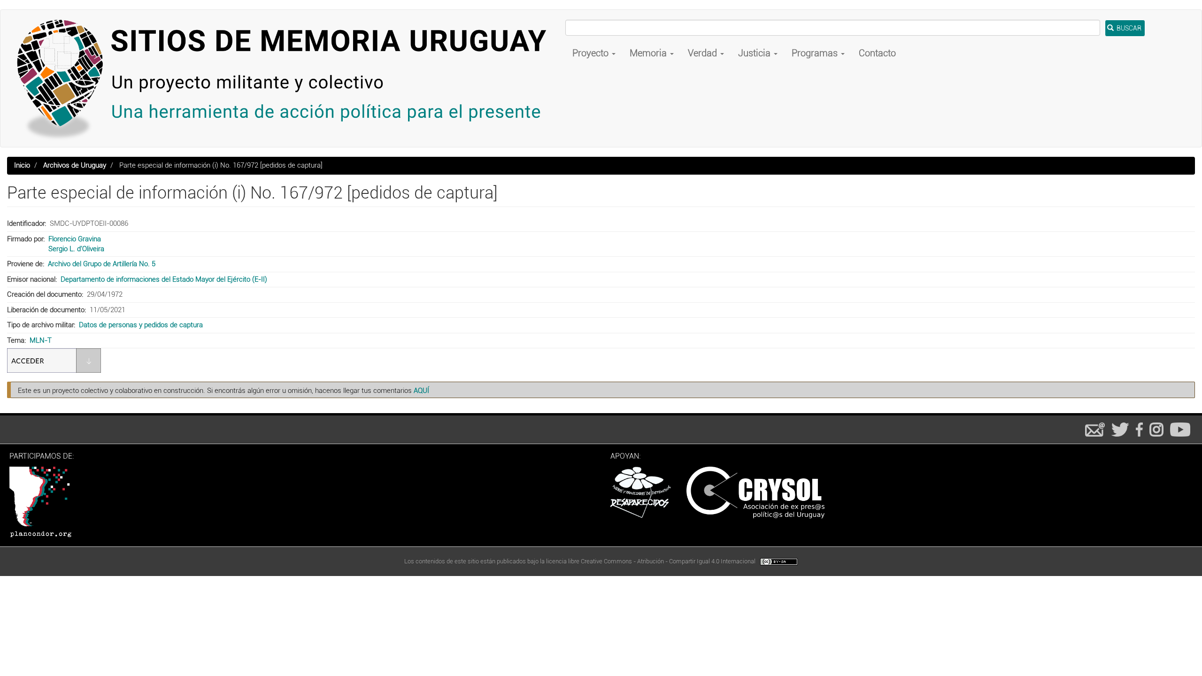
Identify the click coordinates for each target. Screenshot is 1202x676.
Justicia (755, 53)
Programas (816, 53)
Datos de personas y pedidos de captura (141, 325)
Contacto (877, 53)
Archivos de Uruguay (74, 165)
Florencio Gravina (74, 239)
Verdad (703, 53)
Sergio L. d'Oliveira (76, 249)
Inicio (22, 165)
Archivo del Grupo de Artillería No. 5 (101, 264)
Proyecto (591, 53)
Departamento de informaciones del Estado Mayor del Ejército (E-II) (164, 279)
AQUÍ (421, 390)
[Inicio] (286, 78)
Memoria (649, 53)
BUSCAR (1128, 28)
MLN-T (41, 340)
